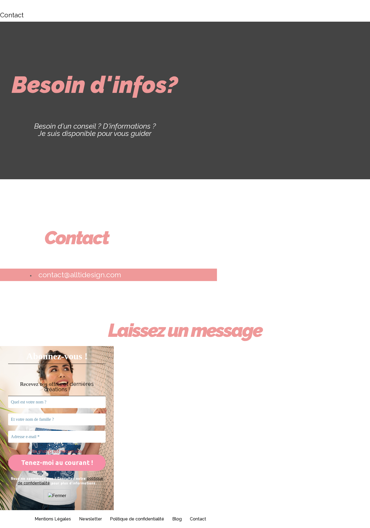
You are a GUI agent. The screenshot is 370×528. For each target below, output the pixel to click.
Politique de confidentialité (137, 519)
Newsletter (90, 519)
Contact (198, 519)
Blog (177, 519)
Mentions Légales (53, 519)
